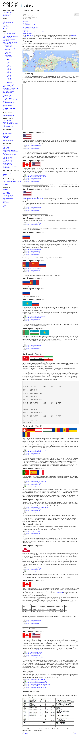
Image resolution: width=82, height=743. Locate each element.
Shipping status (6, 15)
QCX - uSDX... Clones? (8, 198)
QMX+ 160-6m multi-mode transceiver (9, 34)
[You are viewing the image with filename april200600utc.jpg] (35, 316)
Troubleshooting (8, 53)
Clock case (5, 134)
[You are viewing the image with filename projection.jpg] (34, 656)
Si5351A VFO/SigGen (8, 98)
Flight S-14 (9, 61)
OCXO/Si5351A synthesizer (9, 150)
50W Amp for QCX (7, 87)
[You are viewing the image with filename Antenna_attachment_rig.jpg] (37, 679)
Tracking (5, 174)
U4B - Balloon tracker (8, 85)
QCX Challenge (6, 192)
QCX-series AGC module (9, 108)
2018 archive (6, 25)
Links (4, 201)
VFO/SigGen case (7, 133)
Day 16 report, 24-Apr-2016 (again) (30, 27)
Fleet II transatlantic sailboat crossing (12, 181)
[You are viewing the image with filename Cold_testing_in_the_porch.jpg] (37, 684)
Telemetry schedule (27, 33)
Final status (25, 21)
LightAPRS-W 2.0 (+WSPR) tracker (11, 125)
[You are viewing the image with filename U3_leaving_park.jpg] (35, 685)
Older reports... (26, 30)
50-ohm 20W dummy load (9, 102)
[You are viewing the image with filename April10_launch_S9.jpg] (36, 681)
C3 (3, 182)
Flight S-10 (9, 66)
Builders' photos (8, 50)
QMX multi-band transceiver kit (10, 36)
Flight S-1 (9, 79)
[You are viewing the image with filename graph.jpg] (33, 145)
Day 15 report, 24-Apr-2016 (29, 29)
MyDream (5, 184)
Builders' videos (8, 52)
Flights (4, 176)
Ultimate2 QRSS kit (7, 163)
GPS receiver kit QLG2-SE (9, 154)
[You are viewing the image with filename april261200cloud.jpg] (35, 176)
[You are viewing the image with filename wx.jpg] (32, 349)
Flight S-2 (9, 78)
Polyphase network (7, 105)
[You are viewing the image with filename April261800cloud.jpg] (35, 175)
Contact (5, 205)
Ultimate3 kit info (8, 46)
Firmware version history (10, 48)
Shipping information (8, 195)
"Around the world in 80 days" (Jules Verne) (33, 198)
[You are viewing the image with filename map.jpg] (32, 147)
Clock (4, 107)
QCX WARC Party (7, 194)
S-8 (39, 694)
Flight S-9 (9, 68)
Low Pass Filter (6, 94)
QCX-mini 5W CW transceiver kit (10, 38)
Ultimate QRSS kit (7, 164)
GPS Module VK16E (8, 160)
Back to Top (76, 740)
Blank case (5, 137)
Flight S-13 (9, 62)
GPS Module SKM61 (8, 157)
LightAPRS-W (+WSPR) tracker (10, 123)
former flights (30, 35)
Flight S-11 (9, 65)
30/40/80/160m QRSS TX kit (9, 166)
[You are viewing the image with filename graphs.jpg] (33, 653)
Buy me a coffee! (7, 14)
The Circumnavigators (11, 84)
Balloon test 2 (9, 82)
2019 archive (6, 24)
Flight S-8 (9, 69)
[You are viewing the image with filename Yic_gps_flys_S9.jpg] (35, 687)
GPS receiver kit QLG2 (8, 89)
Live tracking (25, 23)
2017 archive (6, 26)
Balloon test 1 (9, 81)
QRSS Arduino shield (8, 161)
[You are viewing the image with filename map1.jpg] (33, 252)
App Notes (5, 189)
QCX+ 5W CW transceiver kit (10, 39)
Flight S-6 (9, 72)
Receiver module (7, 104)
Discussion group (7, 191)
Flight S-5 (9, 73)
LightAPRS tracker (7, 120)
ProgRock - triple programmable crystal (10, 152)
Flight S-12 (9, 63)
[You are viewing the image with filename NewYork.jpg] (33, 652)
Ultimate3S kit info (8, 45)
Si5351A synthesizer (8, 97)
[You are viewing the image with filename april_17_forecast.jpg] (35, 450)
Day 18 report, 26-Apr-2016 (29, 24)
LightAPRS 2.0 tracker (8, 122)
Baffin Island (60, 592)
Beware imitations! (7, 196)
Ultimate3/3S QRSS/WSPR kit (10, 43)
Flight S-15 (9, 59)
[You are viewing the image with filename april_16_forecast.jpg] (35, 481)
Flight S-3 (9, 76)
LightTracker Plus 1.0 (8, 126)
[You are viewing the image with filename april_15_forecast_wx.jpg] (36, 507)
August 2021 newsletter (8, 21)
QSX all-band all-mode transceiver (11, 146)
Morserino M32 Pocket (8, 115)
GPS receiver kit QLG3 (8, 91)
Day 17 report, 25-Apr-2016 (29, 26)
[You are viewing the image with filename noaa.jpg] (32, 148)
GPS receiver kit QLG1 (8, 156)
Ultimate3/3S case (7, 132)
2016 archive (6, 28)
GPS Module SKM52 (8, 159)
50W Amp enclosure (8, 140)
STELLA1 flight (10, 58)
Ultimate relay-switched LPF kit (10, 88)
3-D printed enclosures (8, 204)
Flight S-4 (9, 75)
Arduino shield (6, 167)
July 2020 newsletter (8, 22)
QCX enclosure (6, 139)
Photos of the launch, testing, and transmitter (33, 31)
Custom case (6, 136)
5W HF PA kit (6, 147)
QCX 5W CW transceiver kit (9, 149)
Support (5, 207)
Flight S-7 (9, 71)
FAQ (4, 199)
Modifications (7, 49)
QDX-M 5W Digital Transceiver (10, 42)
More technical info (8, 55)
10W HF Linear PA (7, 92)
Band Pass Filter (7, 95)
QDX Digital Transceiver (8, 40)
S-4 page (61, 694)
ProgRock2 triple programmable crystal (10, 100)
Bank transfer (6, 202)
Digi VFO (5, 110)
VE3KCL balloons (8, 56)
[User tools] (76, 15)
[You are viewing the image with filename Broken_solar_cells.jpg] (36, 682)
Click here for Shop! (7, 12)
